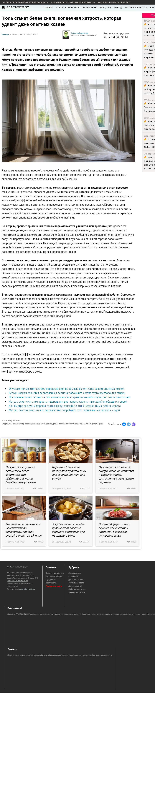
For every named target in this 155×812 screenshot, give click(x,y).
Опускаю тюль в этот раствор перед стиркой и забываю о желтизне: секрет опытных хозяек (66, 388)
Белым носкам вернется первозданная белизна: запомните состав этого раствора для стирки (67, 393)
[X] (118, 37)
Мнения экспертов (76, 592)
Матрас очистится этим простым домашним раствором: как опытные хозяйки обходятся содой (68, 401)
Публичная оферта (54, 576)
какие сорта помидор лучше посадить (25, 2)
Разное (5, 34)
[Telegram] (113, 37)
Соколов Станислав (79, 33)
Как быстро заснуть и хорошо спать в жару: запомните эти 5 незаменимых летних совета (65, 406)
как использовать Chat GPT (114, 2)
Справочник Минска (55, 573)
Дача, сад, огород (111, 7)
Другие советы (75, 586)
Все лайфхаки (74, 573)
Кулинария (90, 7)
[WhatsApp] (126, 37)
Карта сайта (51, 583)
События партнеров (77, 589)
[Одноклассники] (109, 37)
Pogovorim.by (16, 567)
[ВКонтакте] (105, 37)
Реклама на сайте (54, 586)
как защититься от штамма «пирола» (73, 2)
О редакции (51, 579)
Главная (48, 7)
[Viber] (122, 37)
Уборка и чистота (136, 7)
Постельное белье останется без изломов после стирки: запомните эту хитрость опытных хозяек (70, 397)
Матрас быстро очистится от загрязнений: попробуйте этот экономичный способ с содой (64, 410)
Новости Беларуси (67, 7)
